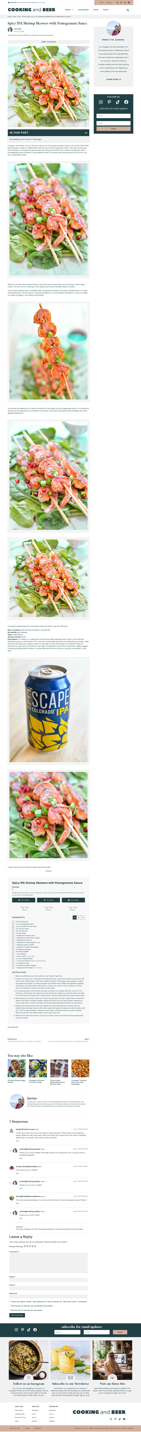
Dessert (106, 10)
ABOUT (27, 1428)
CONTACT (37, 1428)
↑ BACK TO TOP (14, 1428)
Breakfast (35, 1410)
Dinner (95, 10)
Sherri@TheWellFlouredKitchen (28, 1196)
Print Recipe (25, 900)
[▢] (13, 922)
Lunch (34, 1414)
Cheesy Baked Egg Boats (16, 1081)
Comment (14, 1252)
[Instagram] (117, 2)
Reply (17, 1141)
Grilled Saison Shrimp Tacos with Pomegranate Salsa (48, 148)
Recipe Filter (19, 1410)
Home (10, 16)
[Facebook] (129, 2)
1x (74, 917)
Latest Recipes (83, 10)
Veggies (52, 1421)
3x (83, 917)
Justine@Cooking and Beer (30, 1149)
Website (13, 1293)
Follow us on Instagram (28, 1384)
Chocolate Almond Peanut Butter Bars (57, 1082)
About (101, 2)
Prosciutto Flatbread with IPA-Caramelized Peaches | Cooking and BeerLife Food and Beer (49, 1229)
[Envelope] (9, 2)
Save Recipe (74, 900)
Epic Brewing (22, 632)
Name (12, 1277)
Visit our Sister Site (112, 1384)
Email (12, 1285)
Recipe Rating (16, 1246)
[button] (128, 10)
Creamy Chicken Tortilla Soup (37, 1081)
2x (79, 917)
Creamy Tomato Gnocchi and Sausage (79, 1082)
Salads (51, 1417)
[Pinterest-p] (121, 2)
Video (17, 1421)
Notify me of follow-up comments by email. (32, 1306)
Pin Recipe (49, 900)
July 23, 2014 (19, 31)
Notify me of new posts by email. (27, 1310)
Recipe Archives (20, 1417)
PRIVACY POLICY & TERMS (84, 1428)
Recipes (68, 10)
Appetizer (26, 16)
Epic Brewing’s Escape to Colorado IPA (35, 630)
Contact (109, 2)
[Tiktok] (125, 2)
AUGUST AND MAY (127, 1428)
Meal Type (17, 16)
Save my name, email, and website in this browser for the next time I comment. (49, 1301)
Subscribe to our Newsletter (70, 1384)
